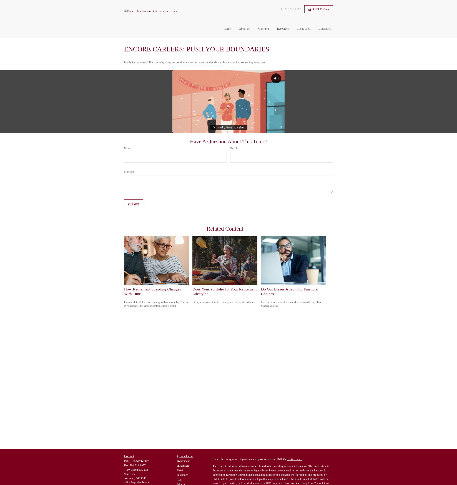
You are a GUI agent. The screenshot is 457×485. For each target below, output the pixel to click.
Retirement (183, 461)
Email (233, 148)
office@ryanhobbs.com (137, 482)
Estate (180, 470)
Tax (179, 479)
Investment (183, 465)
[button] (227, 28)
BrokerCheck (294, 459)
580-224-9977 (292, 9)
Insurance (182, 475)
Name (127, 148)
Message (129, 171)
